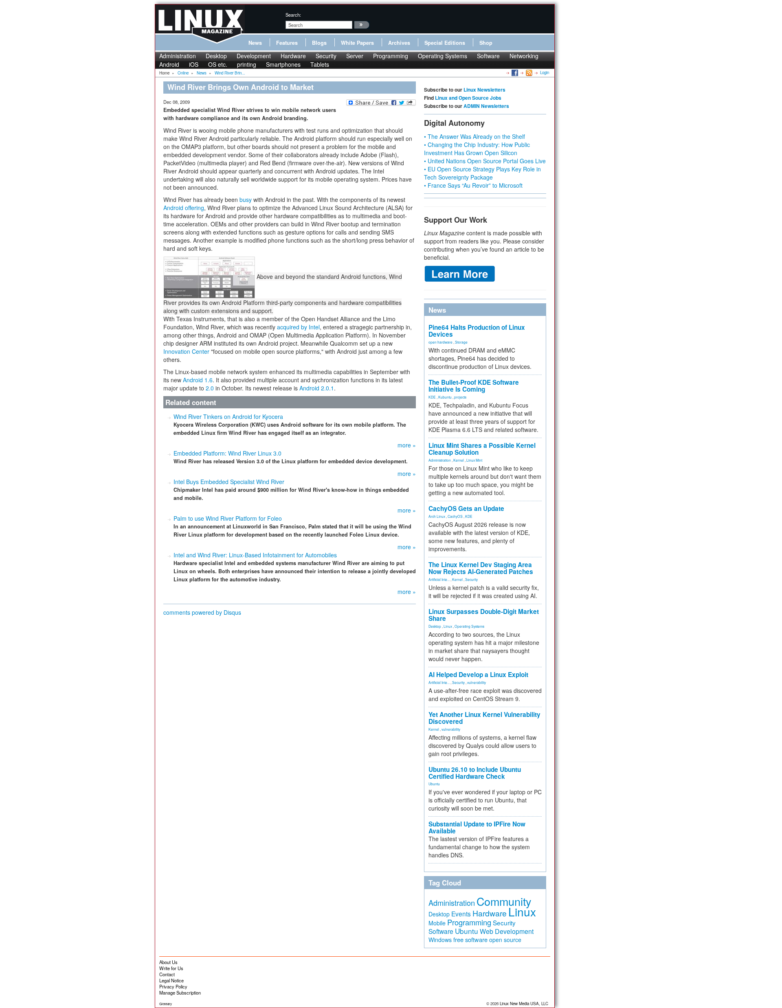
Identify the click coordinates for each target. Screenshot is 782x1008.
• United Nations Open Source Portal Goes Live (485, 161)
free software (470, 939)
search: (293, 14)
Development (254, 56)
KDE (432, 396)
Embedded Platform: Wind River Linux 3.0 (227, 453)
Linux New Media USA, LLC (524, 1003)
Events (461, 913)
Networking (524, 56)
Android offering (183, 208)
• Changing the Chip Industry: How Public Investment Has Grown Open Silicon (477, 148)
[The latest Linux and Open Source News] (528, 72)
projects (460, 396)
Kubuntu (445, 396)
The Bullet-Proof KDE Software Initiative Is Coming (473, 386)
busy (245, 199)
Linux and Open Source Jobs (468, 97)
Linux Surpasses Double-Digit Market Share (483, 615)
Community (504, 901)
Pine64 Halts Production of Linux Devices (476, 331)
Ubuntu (434, 783)
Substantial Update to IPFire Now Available (476, 827)
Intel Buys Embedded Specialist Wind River (229, 482)
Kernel (458, 460)
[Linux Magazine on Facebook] (514, 72)
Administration (177, 56)
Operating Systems (442, 56)
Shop (485, 42)
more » (407, 445)
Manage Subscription (180, 992)
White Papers (357, 42)
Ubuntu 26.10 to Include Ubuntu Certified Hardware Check (474, 773)
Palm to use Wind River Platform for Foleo (228, 518)
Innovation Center (186, 351)
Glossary (165, 1003)
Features (287, 42)
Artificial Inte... (439, 579)
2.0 (210, 388)
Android (169, 64)
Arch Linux (436, 516)
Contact (167, 974)
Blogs (319, 42)
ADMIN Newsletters (486, 106)
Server (354, 56)
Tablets (319, 64)
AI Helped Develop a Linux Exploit (478, 674)
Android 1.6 (198, 380)
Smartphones (283, 64)
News (255, 42)
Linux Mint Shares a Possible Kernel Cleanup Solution (482, 449)
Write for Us (171, 968)
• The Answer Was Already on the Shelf (474, 136)
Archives (399, 42)
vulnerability (476, 682)
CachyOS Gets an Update (466, 508)
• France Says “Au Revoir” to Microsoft (473, 185)
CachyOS (455, 516)
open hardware (440, 342)
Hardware (293, 56)
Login (544, 72)
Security (326, 56)
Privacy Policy (173, 986)
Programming (390, 56)
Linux (448, 626)
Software (488, 56)
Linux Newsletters (484, 89)
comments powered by (202, 612)
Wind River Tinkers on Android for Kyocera (228, 416)
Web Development (507, 931)
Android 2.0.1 (316, 388)
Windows (440, 940)
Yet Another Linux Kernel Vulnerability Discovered (484, 718)
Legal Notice (171, 980)
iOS (193, 64)
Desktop (216, 56)
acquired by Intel (298, 327)
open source (505, 940)
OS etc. (217, 64)
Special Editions (444, 42)
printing (246, 64)
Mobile (437, 923)
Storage (461, 342)
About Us (168, 962)
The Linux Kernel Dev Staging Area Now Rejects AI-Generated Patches (480, 568)
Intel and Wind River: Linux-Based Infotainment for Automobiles (255, 555)
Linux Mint (474, 460)
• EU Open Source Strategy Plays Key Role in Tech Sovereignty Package (482, 173)
